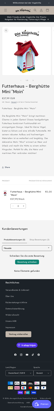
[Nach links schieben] (21, 80)
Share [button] (7, 167)
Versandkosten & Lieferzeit (17, 290)
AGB (28, 402)
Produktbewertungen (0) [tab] (14, 240)
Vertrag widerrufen (18, 334)
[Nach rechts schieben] (33, 80)
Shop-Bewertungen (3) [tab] (39, 240)
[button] (5, 10)
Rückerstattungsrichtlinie (16, 302)
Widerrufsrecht (12, 314)
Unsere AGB (11, 321)
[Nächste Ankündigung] (49, 3)
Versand (14, 102)
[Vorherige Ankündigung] (5, 3)
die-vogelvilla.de (16, 398)
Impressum (10, 327)
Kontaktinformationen (28, 407)
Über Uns (10, 296)
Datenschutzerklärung (15, 308)
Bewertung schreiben (27, 262)
